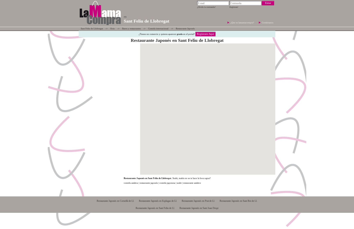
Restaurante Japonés (185, 28)
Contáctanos (267, 22)
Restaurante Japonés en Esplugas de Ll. (158, 200)
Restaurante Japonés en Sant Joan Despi (198, 208)
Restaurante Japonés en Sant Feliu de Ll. (155, 208)
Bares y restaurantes (131, 28)
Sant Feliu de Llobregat (92, 28)
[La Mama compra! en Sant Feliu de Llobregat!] (100, 25)
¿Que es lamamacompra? (242, 22)
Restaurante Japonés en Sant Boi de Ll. (238, 200)
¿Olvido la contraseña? (206, 7)
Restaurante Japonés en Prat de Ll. (198, 200)
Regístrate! (233, 7)
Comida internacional (158, 28)
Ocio (112, 28)
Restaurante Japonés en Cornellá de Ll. (115, 200)
